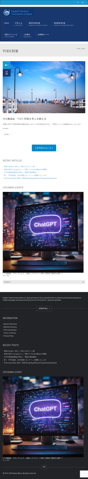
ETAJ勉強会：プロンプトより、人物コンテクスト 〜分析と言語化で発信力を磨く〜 (33, 273)
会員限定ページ (43, 34)
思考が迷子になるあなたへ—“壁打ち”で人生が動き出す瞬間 (25, 169)
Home (6, 23)
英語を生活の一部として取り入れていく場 (19, 166)
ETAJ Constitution (10, 330)
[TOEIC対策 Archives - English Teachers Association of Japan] (18, 13)
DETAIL (6, 134)
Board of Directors (10, 324)
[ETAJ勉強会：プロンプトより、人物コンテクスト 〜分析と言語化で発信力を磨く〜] (43, 232)
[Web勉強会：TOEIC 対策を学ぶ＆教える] (44, 87)
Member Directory (10, 327)
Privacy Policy (9, 336)
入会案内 (27, 36)
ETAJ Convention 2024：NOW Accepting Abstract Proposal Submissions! (30, 178)
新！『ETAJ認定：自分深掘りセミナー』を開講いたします (25, 175)
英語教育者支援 (64, 24)
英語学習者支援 (38, 24)
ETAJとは (18, 24)
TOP (44, 467)
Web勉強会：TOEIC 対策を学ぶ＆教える (24, 118)
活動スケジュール (10, 36)
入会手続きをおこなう (44, 148)
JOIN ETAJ (43, 308)
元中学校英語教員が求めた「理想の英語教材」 (21, 172)
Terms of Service (10, 333)
